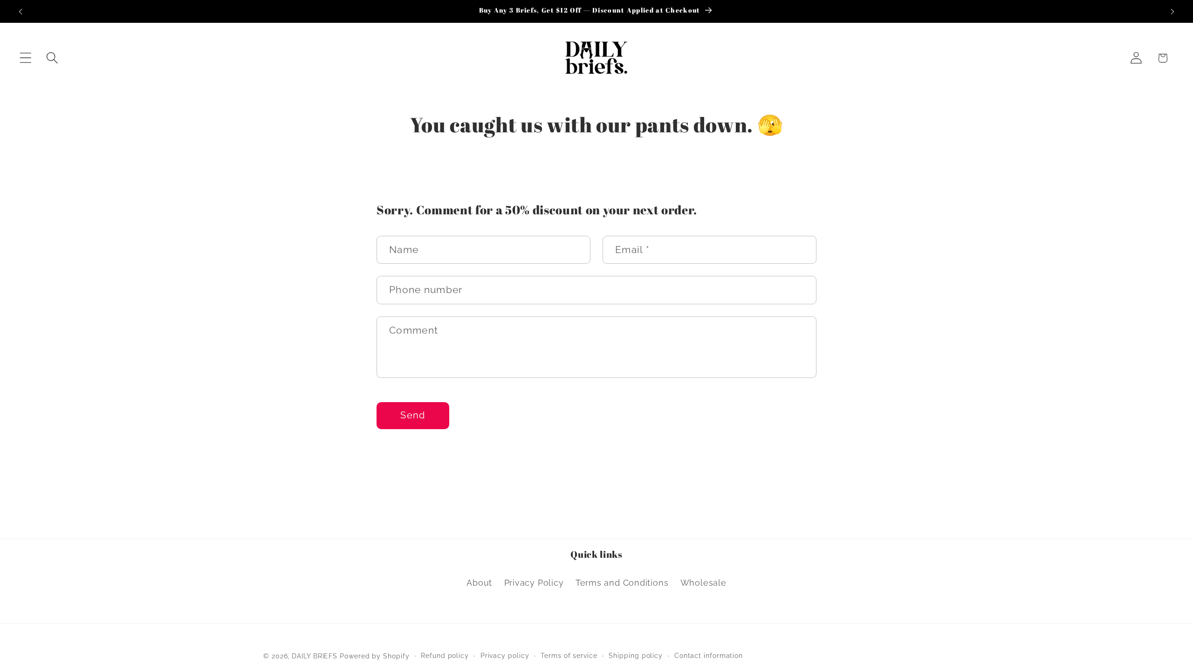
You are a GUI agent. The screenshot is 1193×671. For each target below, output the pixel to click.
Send (412, 415)
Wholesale (703, 583)
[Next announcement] (1172, 11)
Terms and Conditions (622, 583)
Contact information (708, 655)
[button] (25, 58)
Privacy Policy (534, 583)
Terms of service (569, 655)
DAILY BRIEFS (314, 656)
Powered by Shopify (374, 656)
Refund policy (445, 655)
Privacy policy (504, 655)
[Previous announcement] (20, 11)
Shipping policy (636, 655)
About (479, 583)
